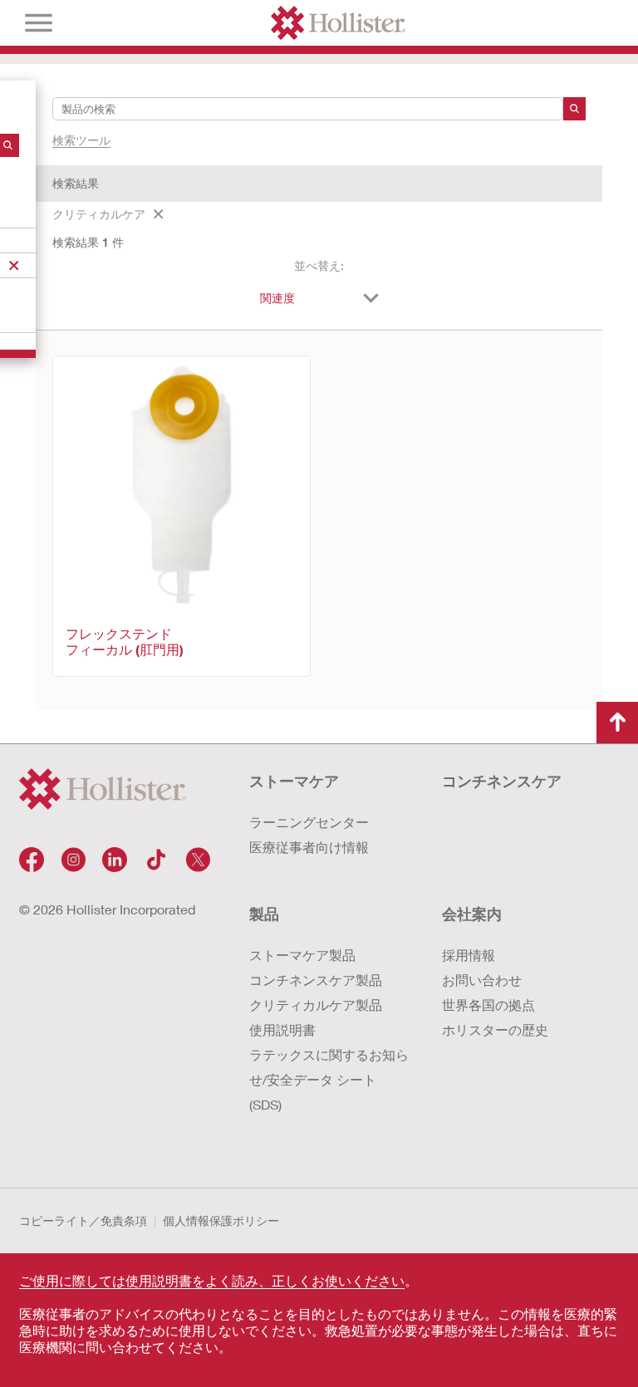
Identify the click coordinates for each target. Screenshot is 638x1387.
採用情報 (468, 955)
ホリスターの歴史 (495, 1029)
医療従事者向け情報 (309, 847)
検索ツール (81, 140)
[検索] (574, 108)
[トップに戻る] (617, 722)
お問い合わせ (482, 980)
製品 (264, 913)
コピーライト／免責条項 (83, 1220)
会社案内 (472, 913)
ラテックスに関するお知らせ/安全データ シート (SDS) (329, 1079)
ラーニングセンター (309, 822)
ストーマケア (294, 781)
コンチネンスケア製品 (315, 980)
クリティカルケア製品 (315, 1004)
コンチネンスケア (502, 781)
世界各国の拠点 (488, 1004)
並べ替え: (319, 265)
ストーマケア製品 (302, 955)
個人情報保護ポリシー (221, 1220)
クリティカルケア (98, 214)
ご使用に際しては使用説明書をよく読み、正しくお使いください (212, 1280)
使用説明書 (282, 1029)
